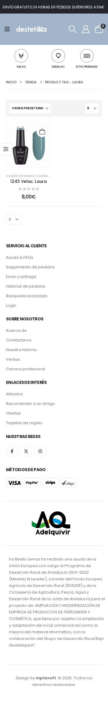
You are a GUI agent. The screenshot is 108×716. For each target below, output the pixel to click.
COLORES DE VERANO (20, 176)
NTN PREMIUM (87, 66)
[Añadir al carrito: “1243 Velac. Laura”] (42, 131)
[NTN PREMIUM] (87, 56)
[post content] (28, 145)
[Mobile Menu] (9, 29)
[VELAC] (21, 56)
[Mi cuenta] (85, 29)
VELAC (21, 66)
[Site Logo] (31, 29)
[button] (72, 29)
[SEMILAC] (58, 56)
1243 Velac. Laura (28, 181)
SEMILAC (58, 66)
